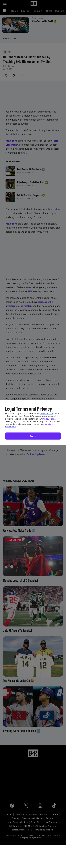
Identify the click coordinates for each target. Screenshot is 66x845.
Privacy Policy (48, 419)
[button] (33, 436)
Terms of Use (46, 413)
